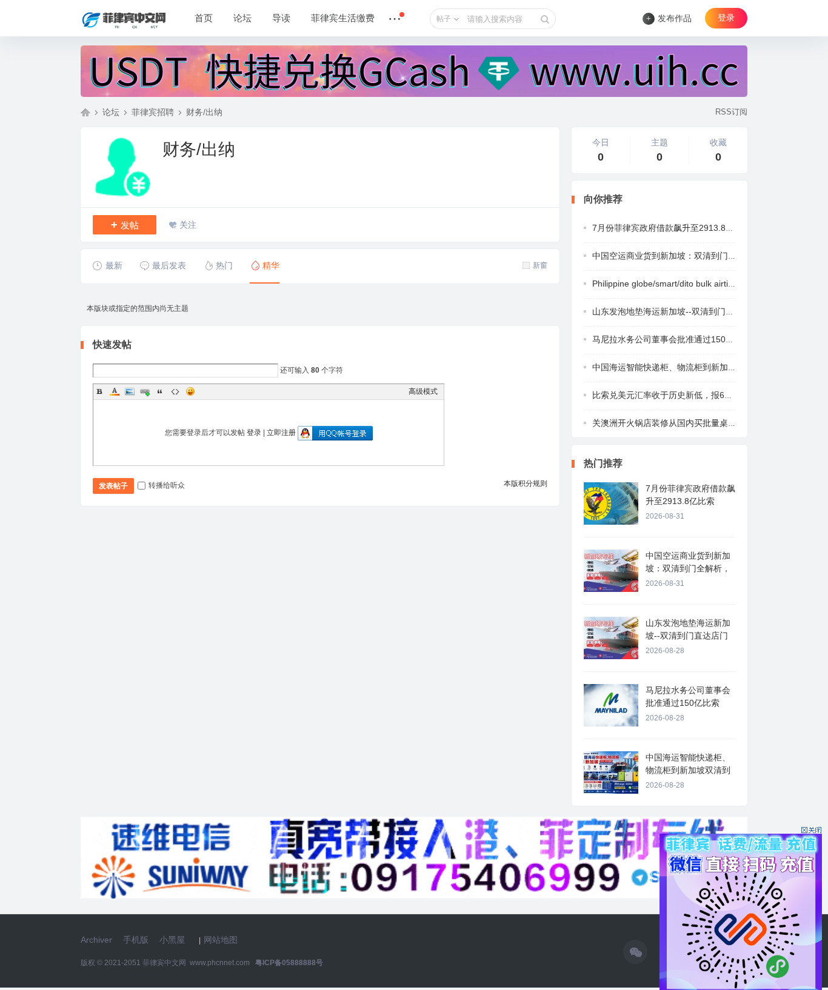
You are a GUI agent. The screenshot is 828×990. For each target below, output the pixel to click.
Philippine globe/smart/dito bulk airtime (666, 283)
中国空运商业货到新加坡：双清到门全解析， (677, 256)
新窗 (540, 265)
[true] (545, 19)
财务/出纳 (204, 112)
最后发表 (169, 265)
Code (175, 391)
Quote (160, 391)
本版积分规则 (525, 483)
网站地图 (221, 940)
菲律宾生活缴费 (343, 18)
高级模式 (423, 391)
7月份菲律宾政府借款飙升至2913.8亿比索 (671, 228)
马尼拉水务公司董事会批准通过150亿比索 (671, 339)
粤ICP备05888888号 (289, 962)
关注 (187, 225)
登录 (726, 17)
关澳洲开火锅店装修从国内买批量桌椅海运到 (677, 423)
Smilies (190, 391)
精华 (270, 265)
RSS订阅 (731, 111)
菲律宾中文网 (85, 112)
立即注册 (281, 432)
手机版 (136, 940)
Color (115, 391)
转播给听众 (167, 485)
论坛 (242, 18)
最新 (113, 265)
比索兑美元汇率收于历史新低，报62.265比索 (677, 395)
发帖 (125, 225)
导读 (281, 18)
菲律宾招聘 (153, 112)
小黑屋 (172, 940)
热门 (224, 265)
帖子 (443, 19)
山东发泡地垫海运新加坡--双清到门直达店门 (676, 311)
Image (130, 391)
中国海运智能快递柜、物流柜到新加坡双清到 (677, 367)
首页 (204, 18)
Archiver (96, 940)
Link (145, 391)
